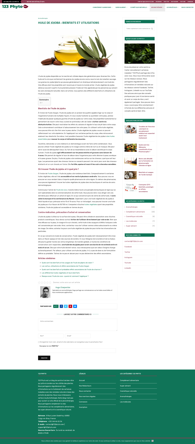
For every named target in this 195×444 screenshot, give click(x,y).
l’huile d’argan (53, 174)
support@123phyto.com (47, 427)
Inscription (83, 407)
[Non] (192, 441)
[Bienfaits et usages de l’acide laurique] (131, 175)
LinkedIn (190, 2)
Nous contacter (187, 7)
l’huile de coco (61, 190)
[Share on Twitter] (66, 306)
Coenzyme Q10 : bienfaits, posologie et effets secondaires (146, 188)
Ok (152, 441)
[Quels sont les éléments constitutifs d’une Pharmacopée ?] (131, 148)
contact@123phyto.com (146, 2)
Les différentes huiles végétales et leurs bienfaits (61, 273)
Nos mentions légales (87, 396)
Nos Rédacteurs (85, 386)
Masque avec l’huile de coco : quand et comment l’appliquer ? (65, 276)
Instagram (174, 2)
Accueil (82, 380)
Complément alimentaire (102, 7)
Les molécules (172, 7)
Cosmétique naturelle (138, 7)
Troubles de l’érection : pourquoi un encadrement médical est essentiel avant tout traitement (147, 132)
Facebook (158, 2)
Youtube (182, 2)
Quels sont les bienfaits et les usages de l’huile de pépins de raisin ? (67, 263)
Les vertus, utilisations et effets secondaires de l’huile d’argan (65, 266)
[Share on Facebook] (61, 306)
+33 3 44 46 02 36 (55, 421)
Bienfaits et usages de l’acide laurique (41, 2)
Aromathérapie (156, 7)
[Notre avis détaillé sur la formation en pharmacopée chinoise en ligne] (131, 161)
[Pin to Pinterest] (70, 306)
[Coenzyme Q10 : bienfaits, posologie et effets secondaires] (131, 187)
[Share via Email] (75, 306)
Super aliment (120, 7)
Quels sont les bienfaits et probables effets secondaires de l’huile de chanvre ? (72, 269)
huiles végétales (90, 204)
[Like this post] (56, 306)
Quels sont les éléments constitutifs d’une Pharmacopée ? (145, 148)
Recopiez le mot (49, 346)
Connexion (83, 402)
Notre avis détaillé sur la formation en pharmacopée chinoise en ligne (146, 162)
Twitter (166, 2)
